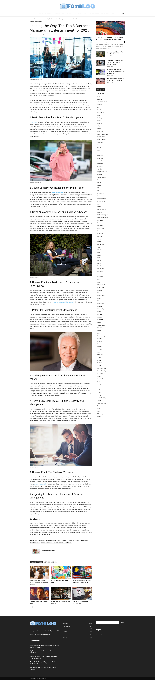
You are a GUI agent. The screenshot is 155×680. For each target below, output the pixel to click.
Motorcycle (100, 303)
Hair (98, 252)
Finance (99, 223)
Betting (99, 118)
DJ (98, 190)
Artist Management (39, 540)
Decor (99, 182)
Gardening (100, 244)
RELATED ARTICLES (36, 562)
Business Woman (102, 134)
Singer (99, 357)
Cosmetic (100, 166)
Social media (101, 373)
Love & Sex (100, 287)
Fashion (99, 212)
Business (48, 14)
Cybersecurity (101, 177)
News (99, 322)
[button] (123, 14)
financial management (46, 542)
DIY (98, 188)
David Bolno (33, 122)
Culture (99, 174)
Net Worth (77, 14)
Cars (98, 145)
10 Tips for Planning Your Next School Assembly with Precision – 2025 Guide (39, 582)
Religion (99, 346)
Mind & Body (101, 295)
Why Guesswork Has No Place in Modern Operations (41, 651)
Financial (100, 225)
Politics (99, 338)
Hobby (99, 260)
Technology (94, 14)
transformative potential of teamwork (63, 302)
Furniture (100, 233)
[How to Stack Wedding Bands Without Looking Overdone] (100, 81)
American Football (102, 102)
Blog (98, 126)
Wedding (100, 414)
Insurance (100, 276)
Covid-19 (100, 169)
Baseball (100, 110)
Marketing (100, 293)
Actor (99, 96)
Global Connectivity (58, 542)
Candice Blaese (100, 42)
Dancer (99, 180)
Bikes (99, 120)
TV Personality (101, 398)
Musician (100, 314)
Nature (99, 317)
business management (51, 540)
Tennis (99, 387)
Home (41, 14)
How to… (100, 266)
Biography (100, 123)
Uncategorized (101, 403)
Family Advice (101, 209)
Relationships (101, 344)
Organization (101, 325)
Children (100, 155)
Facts (98, 204)
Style (86, 14)
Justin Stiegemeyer (58, 192)
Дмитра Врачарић (36, 34)
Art (98, 107)
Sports (99, 376)
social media (68, 542)
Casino (99, 147)
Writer (99, 419)
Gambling (100, 236)
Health (99, 255)
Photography (101, 336)
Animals (99, 104)
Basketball (100, 112)
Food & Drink (101, 228)
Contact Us (105, 14)
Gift (98, 247)
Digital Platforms (62, 540)
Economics (100, 193)
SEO (98, 352)
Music (99, 311)
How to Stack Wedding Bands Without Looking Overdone (43, 668)
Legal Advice (101, 285)
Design (99, 185)
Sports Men (100, 379)
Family (99, 207)
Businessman (101, 137)
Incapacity (100, 271)
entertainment (84, 540)
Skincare (100, 363)
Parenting (100, 328)
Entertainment (59, 14)
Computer (100, 163)
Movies (99, 306)
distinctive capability (40, 484)
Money (99, 301)
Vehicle (99, 406)
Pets (98, 333)
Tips (98, 389)
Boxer (99, 129)
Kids (98, 279)
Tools (99, 392)
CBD (98, 150)
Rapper (99, 341)
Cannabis (100, 142)
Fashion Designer (102, 215)
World (99, 416)
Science (99, 349)
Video (99, 408)
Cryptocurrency (102, 172)
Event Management (34, 542)
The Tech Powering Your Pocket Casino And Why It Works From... (109, 38)
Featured (100, 220)
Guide (99, 250)
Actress (99, 99)
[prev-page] (31, 607)
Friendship (100, 231)
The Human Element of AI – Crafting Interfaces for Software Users (115, 62)
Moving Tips (101, 309)
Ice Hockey (100, 268)
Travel (114, 14)
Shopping (100, 355)
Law (98, 282)
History (99, 258)
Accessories (100, 94)
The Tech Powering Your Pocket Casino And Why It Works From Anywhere (44, 646)
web (98, 411)
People (99, 330)
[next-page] (33, 607)
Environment (101, 201)
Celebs (99, 153)
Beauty (99, 115)
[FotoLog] (77, 6)
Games (69, 14)
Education (100, 196)
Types (99, 400)
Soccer (99, 365)
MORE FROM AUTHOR (50, 562)
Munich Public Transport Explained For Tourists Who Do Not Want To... (116, 71)
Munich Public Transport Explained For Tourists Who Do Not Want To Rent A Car (43, 663)
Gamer (99, 239)
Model (99, 298)
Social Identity (101, 368)
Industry (99, 274)
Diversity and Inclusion (73, 540)
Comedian (100, 158)
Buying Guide (101, 139)
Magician (100, 290)
